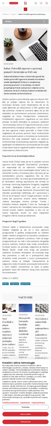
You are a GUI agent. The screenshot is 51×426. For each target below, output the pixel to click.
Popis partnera (38, 402)
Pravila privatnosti (10, 402)
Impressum (25, 402)
